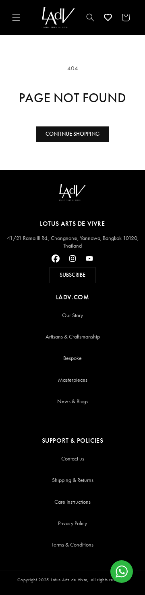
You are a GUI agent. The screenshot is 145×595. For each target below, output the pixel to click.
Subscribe (72, 274)
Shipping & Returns (72, 480)
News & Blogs (72, 401)
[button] (16, 17)
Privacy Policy (72, 523)
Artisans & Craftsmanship (73, 336)
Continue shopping (72, 133)
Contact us (72, 458)
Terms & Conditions (72, 544)
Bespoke (72, 358)
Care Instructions (72, 501)
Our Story (72, 315)
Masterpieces (72, 379)
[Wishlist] (108, 17)
